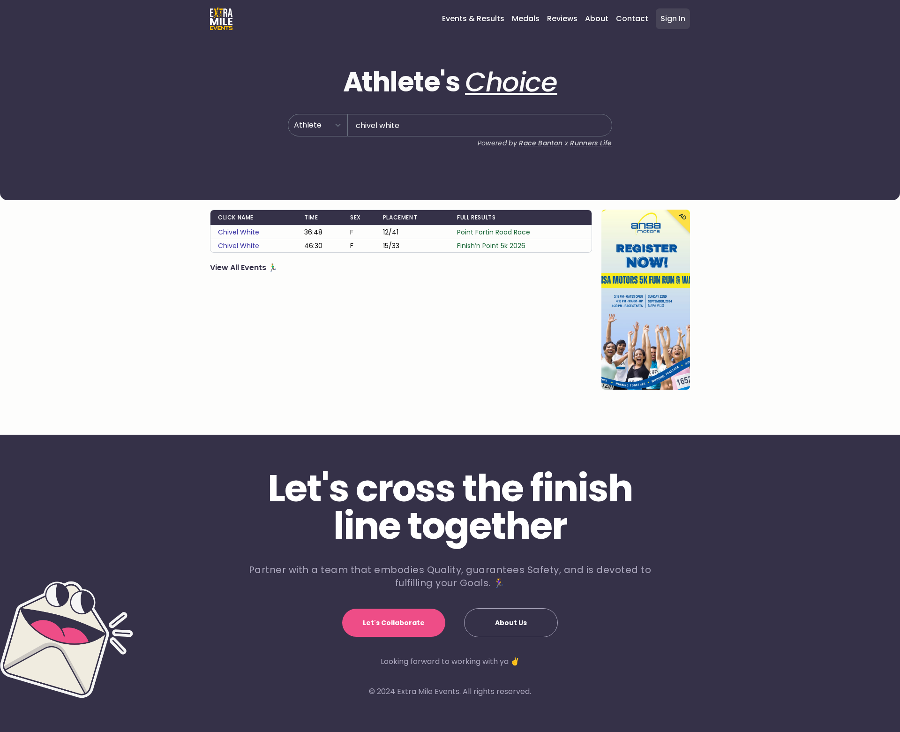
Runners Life (591, 143)
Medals (526, 18)
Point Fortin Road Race (493, 232)
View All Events (239, 267)
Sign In (672, 18)
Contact (632, 18)
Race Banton (540, 143)
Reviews (562, 18)
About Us (511, 622)
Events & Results (473, 18)
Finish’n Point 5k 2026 (491, 245)
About (596, 18)
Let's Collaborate (394, 622)
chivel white (238, 232)
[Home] (221, 19)
